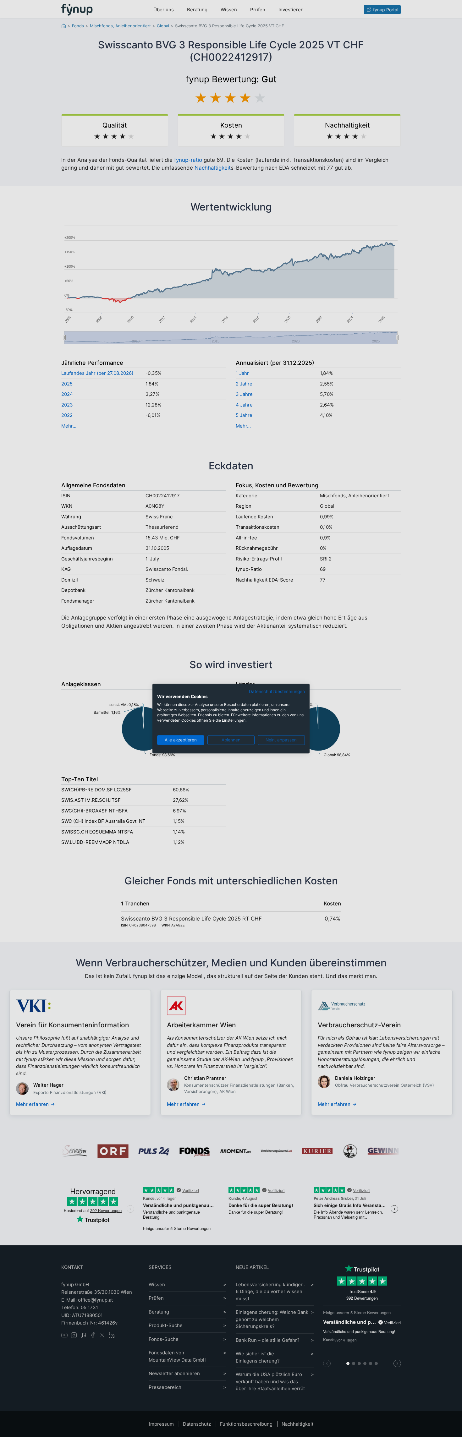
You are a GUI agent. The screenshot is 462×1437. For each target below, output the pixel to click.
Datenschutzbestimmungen (277, 691)
